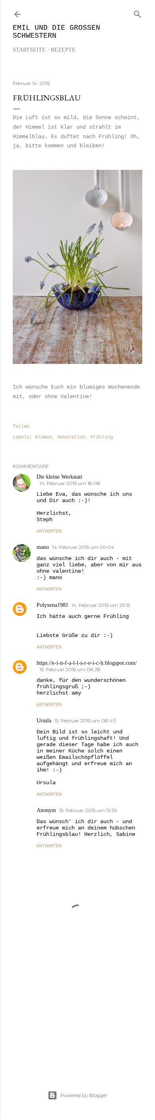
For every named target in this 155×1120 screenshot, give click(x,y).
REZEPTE (63, 50)
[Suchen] (137, 12)
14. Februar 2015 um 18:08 (70, 483)
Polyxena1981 (52, 605)
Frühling (102, 437)
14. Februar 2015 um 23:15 (101, 605)
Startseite (29, 50)
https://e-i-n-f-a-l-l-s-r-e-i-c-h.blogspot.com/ (87, 663)
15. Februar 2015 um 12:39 (88, 810)
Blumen (43, 437)
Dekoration (71, 437)
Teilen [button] (21, 426)
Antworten (49, 531)
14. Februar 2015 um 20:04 (83, 547)
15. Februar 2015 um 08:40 (85, 721)
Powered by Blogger (83, 1095)
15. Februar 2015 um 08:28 (70, 669)
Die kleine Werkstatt (59, 477)
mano (43, 547)
